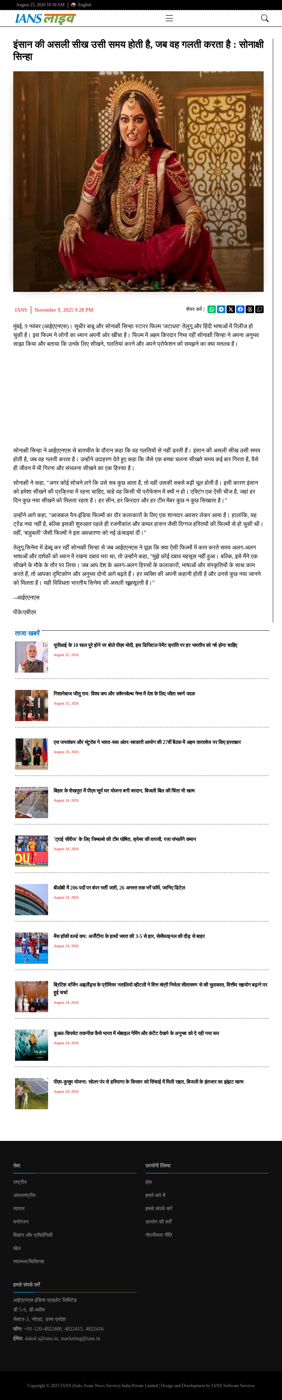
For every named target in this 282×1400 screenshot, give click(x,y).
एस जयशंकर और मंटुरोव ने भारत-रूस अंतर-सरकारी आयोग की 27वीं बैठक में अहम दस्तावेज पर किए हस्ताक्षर (147, 742)
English (84, 4)
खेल (17, 1248)
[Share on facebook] (240, 309)
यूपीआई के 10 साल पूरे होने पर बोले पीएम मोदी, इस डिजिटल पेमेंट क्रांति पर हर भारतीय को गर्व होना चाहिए (145, 645)
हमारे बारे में (155, 1195)
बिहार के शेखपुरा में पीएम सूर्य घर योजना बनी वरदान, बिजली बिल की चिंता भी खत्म (124, 791)
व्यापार (19, 1208)
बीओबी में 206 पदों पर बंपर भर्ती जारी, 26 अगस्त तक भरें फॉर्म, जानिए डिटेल (119, 888)
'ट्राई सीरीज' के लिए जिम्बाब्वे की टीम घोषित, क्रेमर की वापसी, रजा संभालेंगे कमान (125, 839)
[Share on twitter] (230, 309)
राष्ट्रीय (20, 1182)
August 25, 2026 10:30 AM (40, 4)
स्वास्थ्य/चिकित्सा (28, 1261)
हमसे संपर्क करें (158, 1208)
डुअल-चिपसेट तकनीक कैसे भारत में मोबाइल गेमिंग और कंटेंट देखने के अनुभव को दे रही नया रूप (136, 1033)
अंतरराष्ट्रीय (24, 1195)
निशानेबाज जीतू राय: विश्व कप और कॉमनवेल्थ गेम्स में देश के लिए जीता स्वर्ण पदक (124, 694)
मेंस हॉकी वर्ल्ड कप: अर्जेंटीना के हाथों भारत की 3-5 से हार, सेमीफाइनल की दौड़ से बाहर (129, 936)
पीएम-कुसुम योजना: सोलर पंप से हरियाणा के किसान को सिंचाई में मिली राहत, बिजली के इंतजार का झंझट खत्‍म (148, 1082)
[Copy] (259, 309)
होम (148, 1182)
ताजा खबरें (27, 633)
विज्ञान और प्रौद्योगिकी (33, 1235)
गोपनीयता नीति (158, 1235)
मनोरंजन (21, 1222)
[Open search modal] (265, 18)
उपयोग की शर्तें (158, 1222)
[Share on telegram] (221, 309)
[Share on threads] (249, 309)
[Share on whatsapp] (211, 309)
